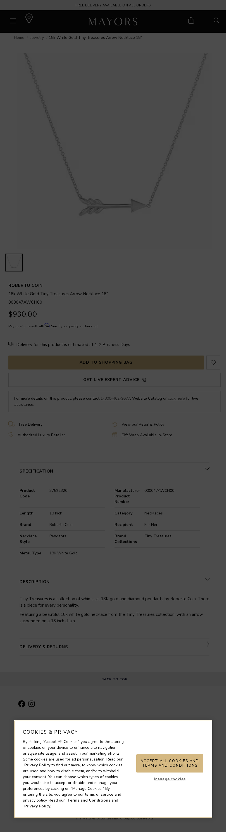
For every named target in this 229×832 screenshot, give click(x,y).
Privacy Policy (37, 765)
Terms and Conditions (88, 800)
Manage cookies (169, 779)
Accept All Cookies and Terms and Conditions (169, 763)
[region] (113, 769)
